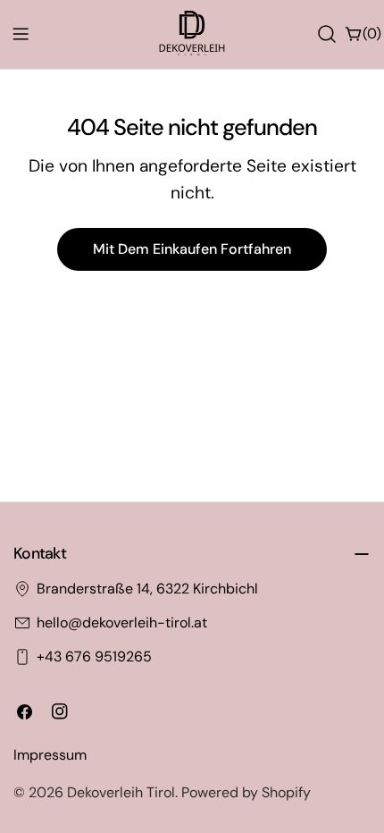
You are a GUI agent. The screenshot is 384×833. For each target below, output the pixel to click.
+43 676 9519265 (94, 656)
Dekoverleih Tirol (121, 792)
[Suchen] (327, 34)
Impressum (50, 754)
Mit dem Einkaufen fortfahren (192, 249)
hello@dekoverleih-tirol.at (122, 622)
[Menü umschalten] (20, 34)
